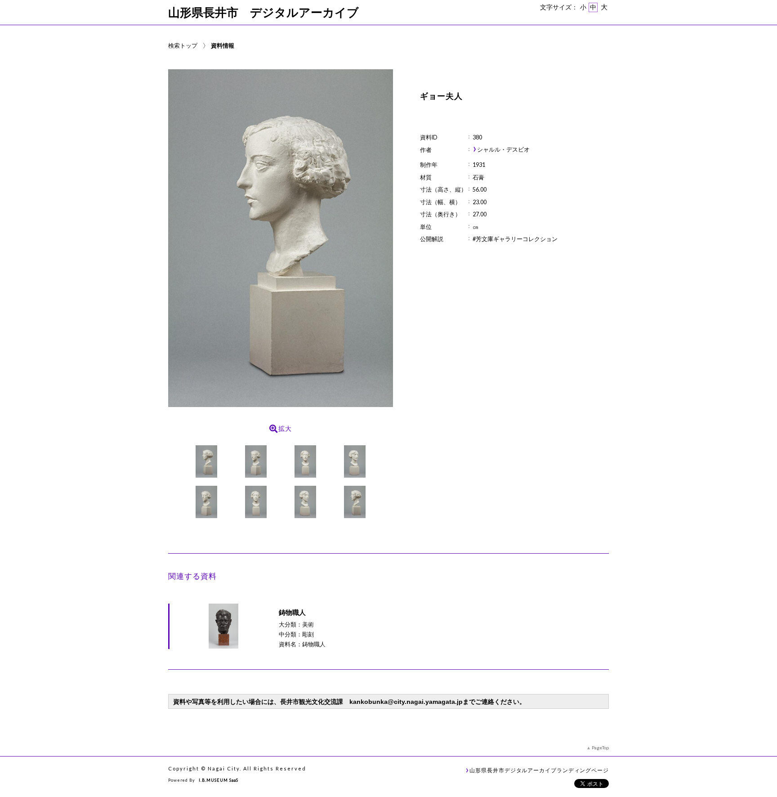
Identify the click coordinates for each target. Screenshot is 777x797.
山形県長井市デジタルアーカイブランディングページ (539, 770)
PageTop (600, 747)
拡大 (285, 428)
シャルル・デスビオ (503, 149)
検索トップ (182, 45)
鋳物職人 (292, 612)
